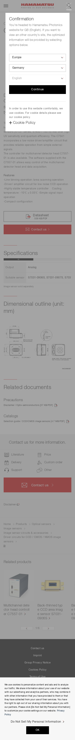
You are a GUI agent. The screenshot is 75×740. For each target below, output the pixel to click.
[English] (37, 78)
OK (38, 730)
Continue (37, 89)
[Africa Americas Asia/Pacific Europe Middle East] (37, 57)
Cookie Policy (24, 123)
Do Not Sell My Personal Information (36, 721)
